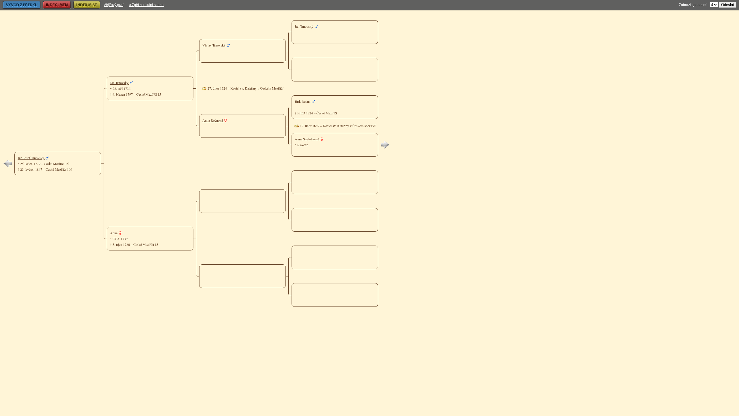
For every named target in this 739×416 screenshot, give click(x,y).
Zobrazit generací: (693, 5)
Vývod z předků (14, 5)
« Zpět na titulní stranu (146, 5)
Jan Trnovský (119, 82)
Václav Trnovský (214, 45)
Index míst (81, 5)
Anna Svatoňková (307, 139)
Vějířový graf (113, 5)
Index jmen (51, 5)
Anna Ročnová (213, 120)
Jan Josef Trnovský (31, 157)
